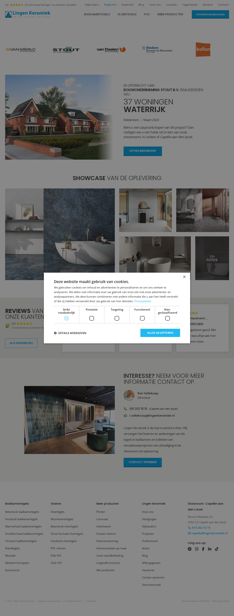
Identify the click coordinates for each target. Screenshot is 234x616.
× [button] (184, 277)
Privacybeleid (142, 301)
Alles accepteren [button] (160, 332)
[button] (70, 333)
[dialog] (117, 308)
